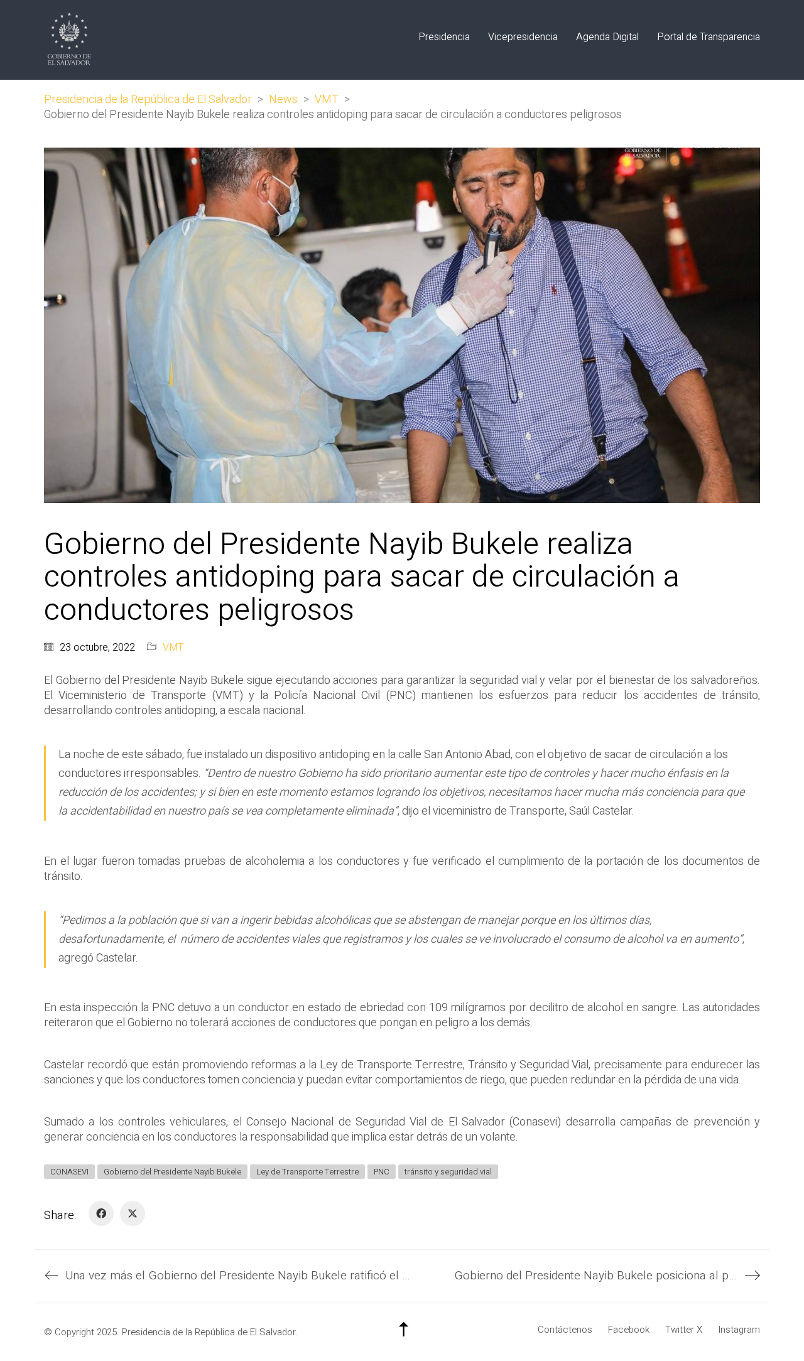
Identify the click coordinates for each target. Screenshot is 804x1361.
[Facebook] (101, 1213)
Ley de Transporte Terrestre (307, 1172)
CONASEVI (69, 1172)
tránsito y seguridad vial (448, 1172)
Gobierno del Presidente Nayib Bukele (172, 1172)
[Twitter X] (132, 1213)
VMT (173, 647)
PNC (381, 1172)
